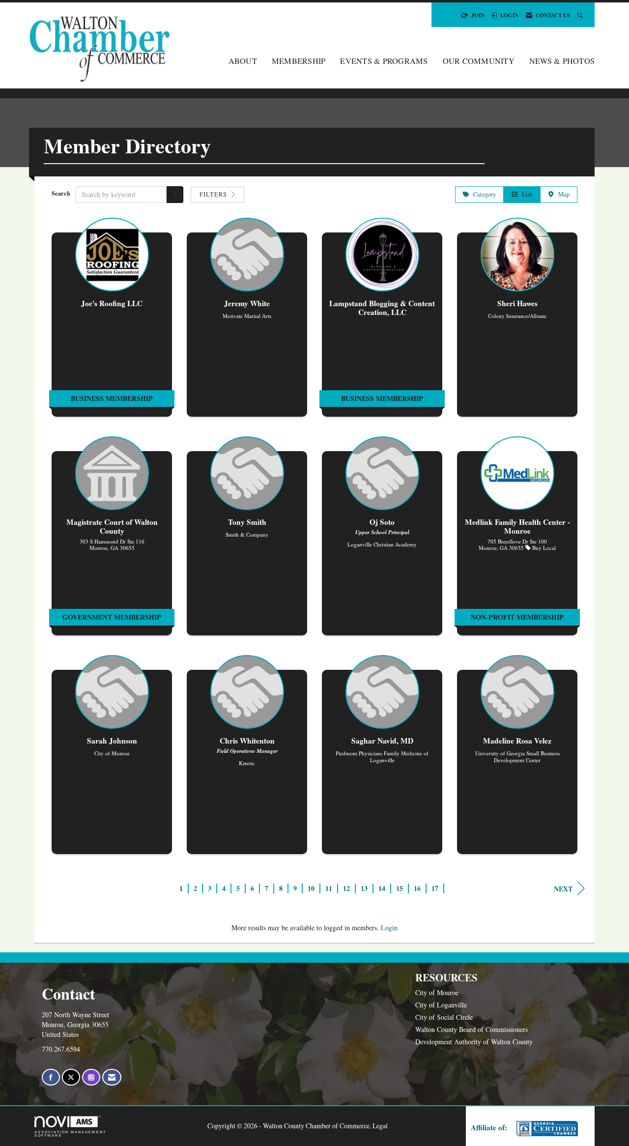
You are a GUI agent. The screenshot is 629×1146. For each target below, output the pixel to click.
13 (364, 888)
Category (482, 194)
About (243, 61)
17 (434, 888)
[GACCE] (546, 1128)
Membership (299, 61)
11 (328, 888)
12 (346, 888)
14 (381, 888)
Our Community (479, 61)
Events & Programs (384, 61)
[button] (175, 194)
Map (562, 194)
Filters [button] (214, 194)
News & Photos (562, 61)
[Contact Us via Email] (111, 1077)
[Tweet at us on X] (71, 1077)
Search (61, 193)
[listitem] (111, 322)
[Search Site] (581, 15)
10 (311, 888)
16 (417, 888)
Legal (380, 1125)
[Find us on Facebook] (51, 1077)
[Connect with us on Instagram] (91, 1077)
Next (563, 889)
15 (399, 888)
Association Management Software (70, 1133)
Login (389, 927)
